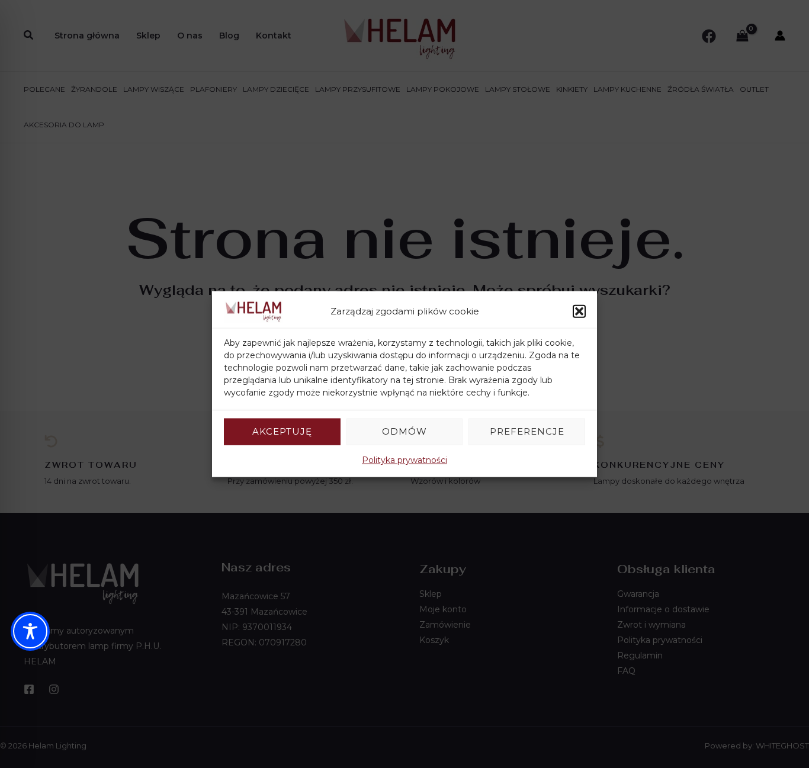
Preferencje (527, 431)
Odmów (404, 431)
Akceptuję (282, 431)
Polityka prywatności (404, 459)
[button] (579, 311)
